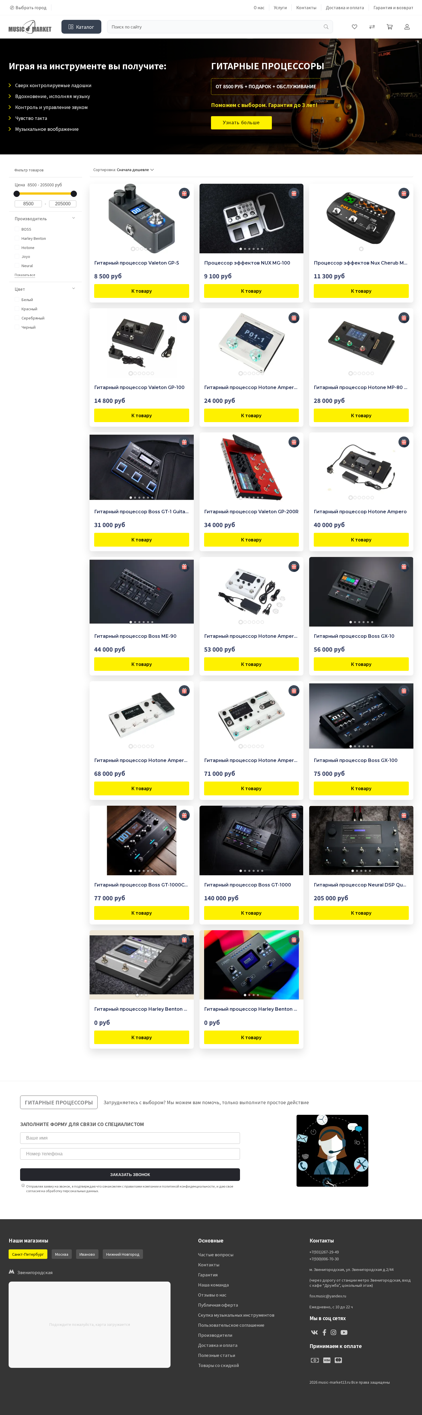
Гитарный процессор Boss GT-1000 (247, 885)
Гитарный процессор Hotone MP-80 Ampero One (361, 387)
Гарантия (208, 1275)
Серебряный (32, 318)
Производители (215, 1335)
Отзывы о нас (212, 1295)
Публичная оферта (218, 1305)
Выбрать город (31, 7)
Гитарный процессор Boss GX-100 (356, 760)
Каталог (85, 26)
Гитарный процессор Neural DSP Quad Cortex (361, 885)
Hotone (27, 247)
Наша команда (213, 1285)
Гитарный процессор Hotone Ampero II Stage (251, 760)
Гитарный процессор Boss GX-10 (354, 636)
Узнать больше (241, 122)
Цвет (20, 289)
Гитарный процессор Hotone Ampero (360, 511)
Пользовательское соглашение (231, 1325)
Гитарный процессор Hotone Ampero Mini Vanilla (251, 387)
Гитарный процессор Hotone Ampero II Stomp (251, 636)
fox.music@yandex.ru (327, 1296)
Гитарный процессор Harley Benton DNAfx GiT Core (251, 1009)
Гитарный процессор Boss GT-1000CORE (141, 885)
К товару (141, 290)
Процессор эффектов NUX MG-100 (247, 263)
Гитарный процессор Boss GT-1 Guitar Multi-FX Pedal (141, 511)
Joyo (25, 256)
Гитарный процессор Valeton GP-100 (139, 387)
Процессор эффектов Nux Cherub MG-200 (361, 263)
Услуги (280, 7)
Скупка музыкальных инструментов (236, 1315)
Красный (29, 308)
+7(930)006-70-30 (324, 1258)
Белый (27, 299)
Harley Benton (33, 238)
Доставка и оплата (345, 7)
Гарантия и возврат (393, 7)
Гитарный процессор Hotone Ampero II (141, 760)
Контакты (306, 7)
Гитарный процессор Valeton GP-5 (136, 263)
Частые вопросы (215, 1254)
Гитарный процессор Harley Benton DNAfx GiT (141, 1009)
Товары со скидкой (218, 1365)
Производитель (31, 218)
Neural (27, 265)
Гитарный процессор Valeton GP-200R (251, 511)
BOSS (26, 229)
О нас (259, 7)
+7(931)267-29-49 (324, 1252)
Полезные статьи (216, 1355)
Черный (28, 327)
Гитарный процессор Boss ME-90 (135, 636)
